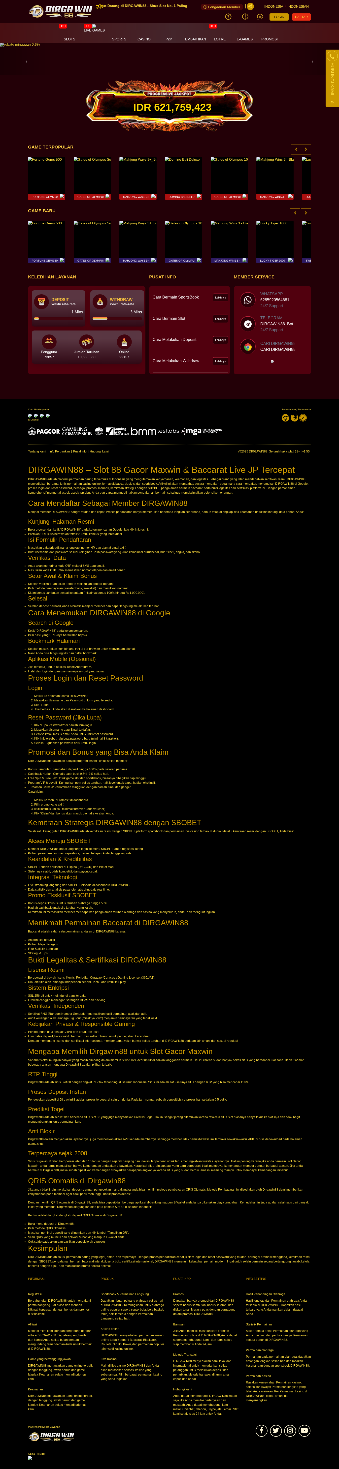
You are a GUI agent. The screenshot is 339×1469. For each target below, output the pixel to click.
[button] (25, 59)
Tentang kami (37, 451)
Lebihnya (220, 297)
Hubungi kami (99, 451)
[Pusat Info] (245, 17)
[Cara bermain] (228, 17)
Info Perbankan (59, 451)
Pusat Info (80, 451)
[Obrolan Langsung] (260, 17)
